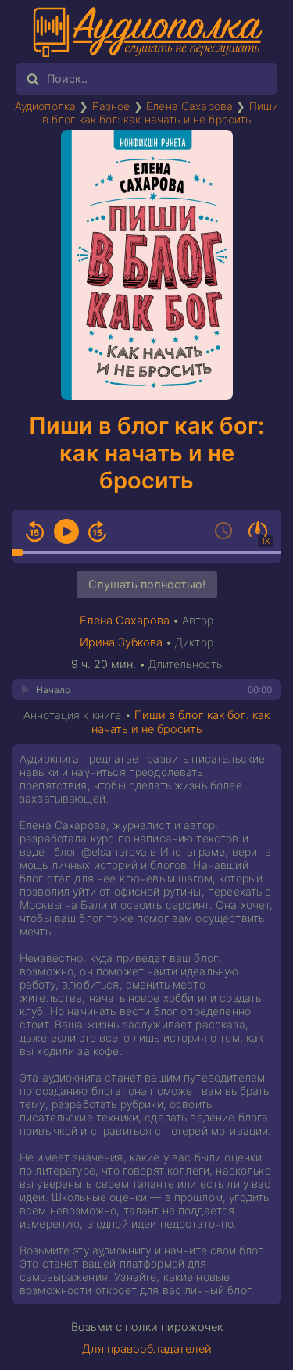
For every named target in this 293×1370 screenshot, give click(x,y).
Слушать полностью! (146, 585)
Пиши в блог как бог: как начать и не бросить (160, 112)
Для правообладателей (147, 1349)
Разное (111, 106)
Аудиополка (46, 106)
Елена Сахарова (189, 106)
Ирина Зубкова (121, 642)
